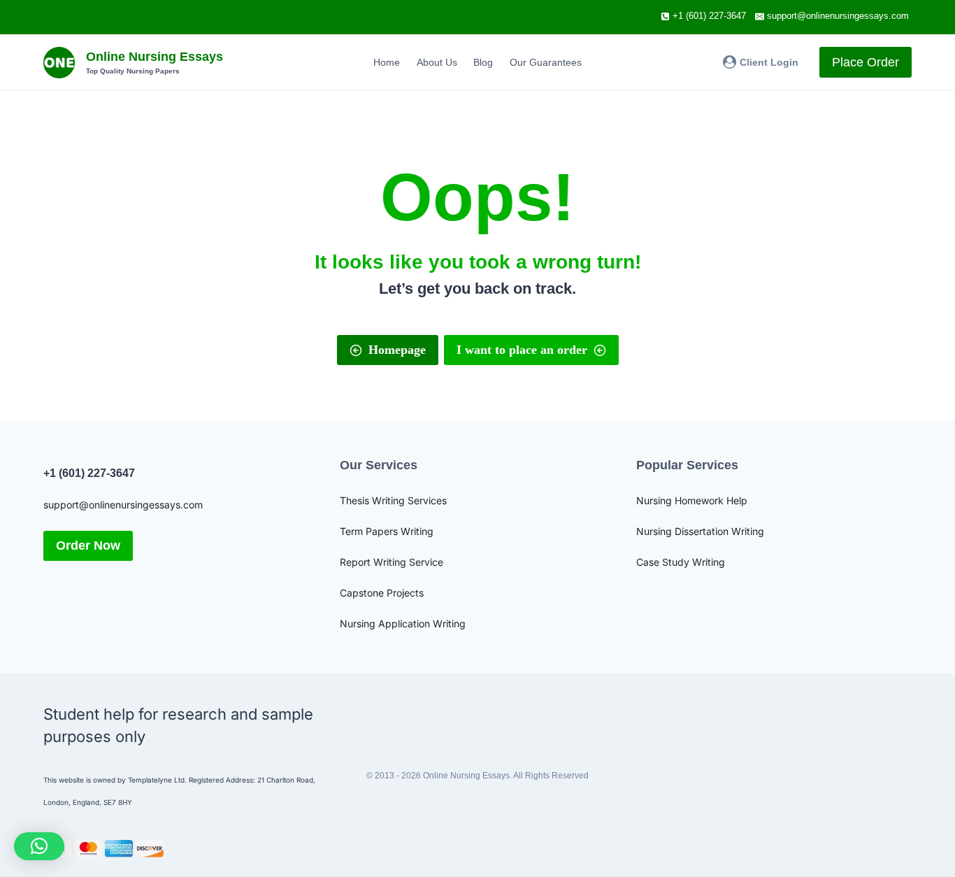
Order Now (88, 545)
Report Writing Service (391, 562)
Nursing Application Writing (403, 623)
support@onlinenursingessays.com (123, 505)
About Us (437, 62)
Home (386, 62)
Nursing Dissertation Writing (700, 531)
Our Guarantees (546, 62)
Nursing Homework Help (691, 500)
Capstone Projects (382, 593)
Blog (483, 62)
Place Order (865, 62)
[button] (39, 846)
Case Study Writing (680, 562)
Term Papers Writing (386, 531)
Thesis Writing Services (393, 500)
